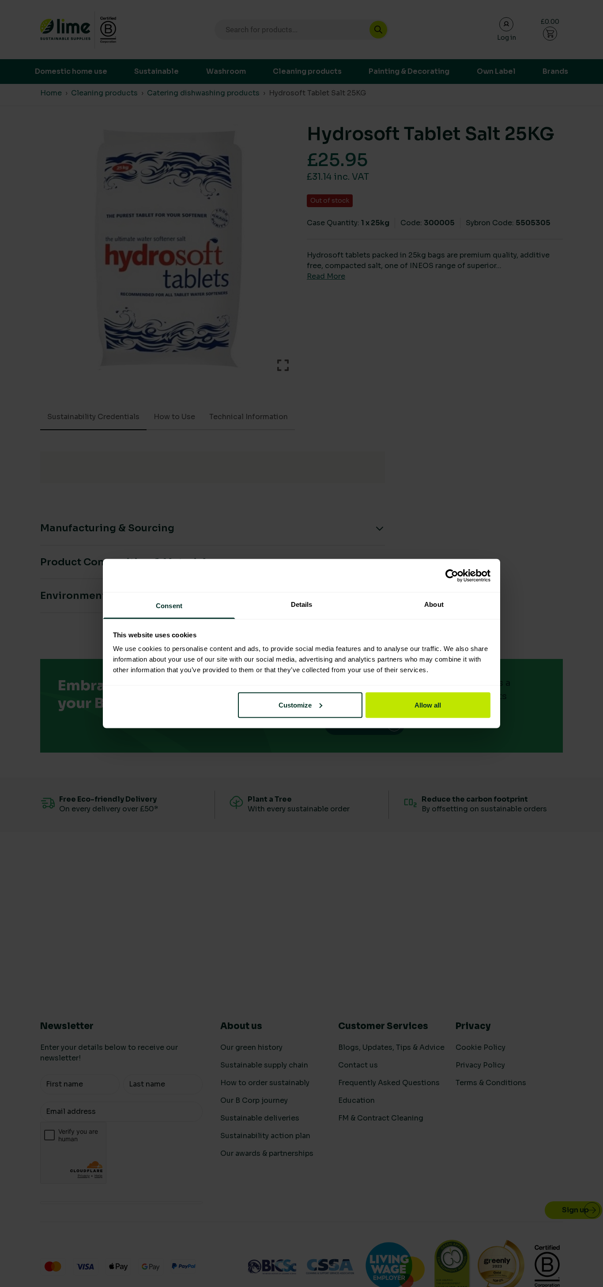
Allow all (428, 704)
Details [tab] (302, 604)
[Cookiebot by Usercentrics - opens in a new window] (451, 575)
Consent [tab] (169, 605)
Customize (295, 704)
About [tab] (434, 604)
